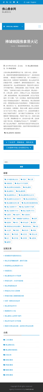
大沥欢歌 (27, 215)
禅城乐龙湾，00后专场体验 (14, 281)
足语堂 (25, 238)
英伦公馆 (34, 234)
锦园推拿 (18, 133)
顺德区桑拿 (9, 370)
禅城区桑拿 (12, 68)
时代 (16, 222)
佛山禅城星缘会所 (11, 286)
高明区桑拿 (9, 375)
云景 (31, 179)
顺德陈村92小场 (10, 311)
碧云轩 (26, 230)
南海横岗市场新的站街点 (13, 256)
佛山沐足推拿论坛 (31, 199)
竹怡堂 (16, 234)
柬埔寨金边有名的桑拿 (14, 226)
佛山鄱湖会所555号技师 (13, 276)
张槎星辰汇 (8, 271)
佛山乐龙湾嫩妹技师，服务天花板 (16, 261)
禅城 (34, 230)
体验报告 (9, 183)
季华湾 (9, 218)
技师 (35, 218)
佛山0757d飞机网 (22, 183)
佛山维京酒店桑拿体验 (31, 203)
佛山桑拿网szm (11, 195)
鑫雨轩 (9, 242)
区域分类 (8, 355)
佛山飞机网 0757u (28, 211)
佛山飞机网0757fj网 (27, 207)
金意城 (34, 238)
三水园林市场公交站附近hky (17, 147)
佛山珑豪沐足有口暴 (13, 203)
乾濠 (24, 179)
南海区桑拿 (9, 360)
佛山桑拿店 (10, 191)
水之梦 (9, 230)
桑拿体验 (28, 226)
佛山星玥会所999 (11, 306)
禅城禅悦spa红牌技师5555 (14, 266)
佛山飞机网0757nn (12, 211)
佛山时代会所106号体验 (13, 321)
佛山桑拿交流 (9, 345)
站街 (8, 234)
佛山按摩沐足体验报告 (14, 187)
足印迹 (16, 238)
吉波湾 (17, 215)
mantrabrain (29, 389)
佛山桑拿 (28, 187)
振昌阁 (9, 222)
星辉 (34, 222)
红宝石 (25, 234)
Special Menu (12, 26)
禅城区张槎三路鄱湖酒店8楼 (14, 296)
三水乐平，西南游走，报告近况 (20, 142)
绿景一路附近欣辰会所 (12, 301)
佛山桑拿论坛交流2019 (14, 199)
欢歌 (36, 226)
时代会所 (25, 222)
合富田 (9, 215)
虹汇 (8, 238)
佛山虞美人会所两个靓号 (13, 316)
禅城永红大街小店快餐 (12, 291)
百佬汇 (17, 230)
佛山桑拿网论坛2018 (27, 195)
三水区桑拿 (9, 340)
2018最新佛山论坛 (12, 179)
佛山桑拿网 (9, 9)
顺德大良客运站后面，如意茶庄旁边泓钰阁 (19, 326)
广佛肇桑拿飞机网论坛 (22, 218)
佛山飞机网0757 (12, 207)
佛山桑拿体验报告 (11, 350)
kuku (21, 66)
